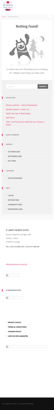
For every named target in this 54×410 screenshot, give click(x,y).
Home (4, 17)
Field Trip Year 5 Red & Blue (18, 113)
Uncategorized (15, 178)
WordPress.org (15, 209)
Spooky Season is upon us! (17, 109)
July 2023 (12, 161)
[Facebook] (20, 253)
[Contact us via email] (8, 253)
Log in (11, 195)
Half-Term (10, 117)
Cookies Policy (14, 331)
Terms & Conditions (17, 327)
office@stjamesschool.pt (16, 264)
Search (42, 86)
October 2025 (14, 152)
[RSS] (13, 253)
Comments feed (15, 204)
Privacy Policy (14, 322)
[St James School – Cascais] (8, 5)
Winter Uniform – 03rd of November (21, 105)
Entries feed (13, 200)
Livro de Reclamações (18, 336)
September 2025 (15, 156)
